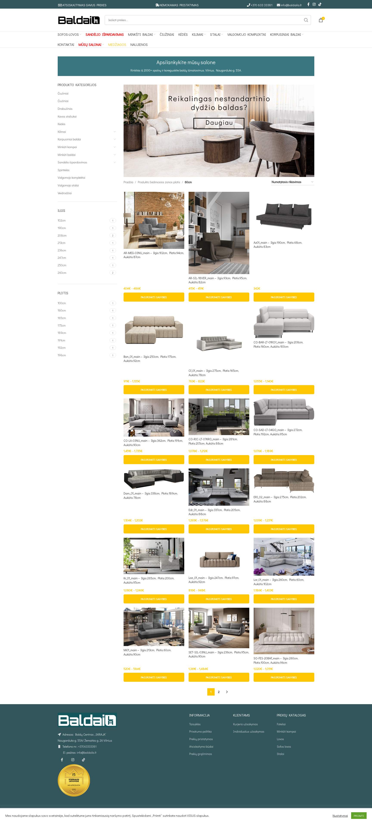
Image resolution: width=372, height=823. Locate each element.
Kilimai (62, 132)
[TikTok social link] (320, 4)
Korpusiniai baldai (69, 139)
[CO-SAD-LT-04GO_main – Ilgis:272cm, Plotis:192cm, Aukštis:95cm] (284, 412)
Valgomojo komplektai (71, 177)
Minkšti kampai (67, 147)
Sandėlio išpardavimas (72, 162)
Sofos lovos (284, 746)
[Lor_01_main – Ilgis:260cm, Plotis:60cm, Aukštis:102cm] (284, 557)
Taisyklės (195, 724)
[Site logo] (79, 19)
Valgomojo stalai (68, 185)
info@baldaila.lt (291, 5)
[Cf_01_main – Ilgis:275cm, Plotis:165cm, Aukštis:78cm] (219, 336)
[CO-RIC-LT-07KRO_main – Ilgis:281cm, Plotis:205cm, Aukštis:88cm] (219, 416)
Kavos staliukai (67, 116)
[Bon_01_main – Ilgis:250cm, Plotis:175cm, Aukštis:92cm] (154, 329)
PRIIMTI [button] (359, 815)
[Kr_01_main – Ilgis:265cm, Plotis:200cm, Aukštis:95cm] (154, 556)
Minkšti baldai (67, 155)
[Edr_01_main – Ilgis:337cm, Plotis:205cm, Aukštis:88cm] (219, 487)
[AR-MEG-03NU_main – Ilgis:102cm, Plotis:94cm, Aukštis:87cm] (154, 220)
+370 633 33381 (262, 5)
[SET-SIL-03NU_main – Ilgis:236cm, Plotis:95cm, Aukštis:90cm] (219, 628)
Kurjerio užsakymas (245, 724)
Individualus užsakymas (248, 731)
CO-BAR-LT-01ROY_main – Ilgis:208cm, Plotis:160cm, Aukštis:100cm (278, 344)
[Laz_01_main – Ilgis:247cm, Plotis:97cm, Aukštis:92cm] (219, 556)
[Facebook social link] (308, 4)
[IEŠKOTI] (306, 20)
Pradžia (128, 182)
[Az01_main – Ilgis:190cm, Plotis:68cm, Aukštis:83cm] (284, 215)
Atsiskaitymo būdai (201, 746)
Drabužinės (65, 109)
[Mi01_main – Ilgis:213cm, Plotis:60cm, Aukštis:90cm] (154, 627)
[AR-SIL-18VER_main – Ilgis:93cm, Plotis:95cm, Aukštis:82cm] (219, 233)
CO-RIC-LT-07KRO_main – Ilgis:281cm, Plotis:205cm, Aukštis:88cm (213, 441)
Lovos (280, 739)
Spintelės (64, 170)
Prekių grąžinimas (200, 754)
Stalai (280, 754)
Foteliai (281, 724)
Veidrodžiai (65, 193)
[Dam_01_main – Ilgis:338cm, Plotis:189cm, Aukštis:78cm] (154, 478)
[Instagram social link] (314, 4)
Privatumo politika (200, 731)
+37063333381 (87, 746)
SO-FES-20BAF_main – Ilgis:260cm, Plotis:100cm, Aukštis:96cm (276, 660)
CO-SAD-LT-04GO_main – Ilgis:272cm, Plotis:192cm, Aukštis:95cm (278, 432)
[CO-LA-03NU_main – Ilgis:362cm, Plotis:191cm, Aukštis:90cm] (154, 417)
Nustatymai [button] (340, 816)
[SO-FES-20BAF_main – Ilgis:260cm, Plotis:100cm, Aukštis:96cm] (284, 631)
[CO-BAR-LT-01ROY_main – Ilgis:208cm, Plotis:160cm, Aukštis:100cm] (284, 322)
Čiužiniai (63, 93)
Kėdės (61, 124)
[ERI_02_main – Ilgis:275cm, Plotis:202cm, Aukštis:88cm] (284, 480)
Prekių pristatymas (201, 739)
